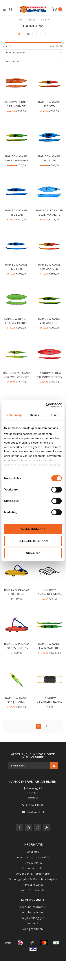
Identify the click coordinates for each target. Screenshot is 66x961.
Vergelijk (33, 923)
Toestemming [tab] (13, 415)
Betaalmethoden (33, 868)
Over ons (33, 851)
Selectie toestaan (33, 540)
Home (19, 19)
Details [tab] (34, 415)
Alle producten (33, 929)
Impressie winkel (33, 884)
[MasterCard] (44, 942)
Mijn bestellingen (33, 912)
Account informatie (33, 907)
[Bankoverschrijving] (8, 942)
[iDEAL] (20, 942)
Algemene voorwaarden (33, 857)
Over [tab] (54, 415)
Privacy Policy (33, 862)
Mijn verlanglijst (33, 918)
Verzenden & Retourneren (33, 873)
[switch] (56, 489)
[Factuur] (32, 942)
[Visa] (33, 949)
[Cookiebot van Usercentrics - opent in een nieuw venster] (46, 405)
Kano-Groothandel (33, 890)
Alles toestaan (33, 528)
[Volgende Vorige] (55, 726)
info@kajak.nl (35, 812)
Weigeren (33, 552)
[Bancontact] (55, 942)
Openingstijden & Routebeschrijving (33, 879)
